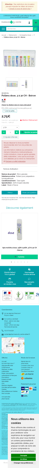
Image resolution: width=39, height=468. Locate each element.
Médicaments (13, 35)
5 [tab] (24, 262)
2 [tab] (15, 262)
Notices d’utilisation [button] (10, 169)
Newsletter (5, 381)
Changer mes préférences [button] (23, 463)
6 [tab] (28, 262)
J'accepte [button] (23, 455)
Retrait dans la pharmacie (25, 362)
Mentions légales (7, 385)
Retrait (9, 273)
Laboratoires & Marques (9, 375)
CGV (3, 383)
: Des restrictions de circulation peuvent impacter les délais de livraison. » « (19, 6)
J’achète (20, 257)
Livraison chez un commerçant (26, 368)
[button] (10, 127)
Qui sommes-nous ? (8, 363)
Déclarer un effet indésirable (15, 161)
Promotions (5, 377)
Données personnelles (9, 387)
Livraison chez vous (27, 365)
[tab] (19, 168)
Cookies (4, 389)
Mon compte (6, 393)
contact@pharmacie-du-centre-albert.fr (17, 334)
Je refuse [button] (23, 459)
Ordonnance (6, 367)
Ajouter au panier (30, 132)
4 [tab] (21, 262)
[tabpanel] (19, 236)
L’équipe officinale (7, 365)
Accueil (4, 35)
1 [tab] (11, 262)
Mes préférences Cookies (9, 391)
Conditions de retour (27, 371)
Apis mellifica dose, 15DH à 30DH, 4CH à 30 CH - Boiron (19, 249)
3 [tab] (18, 262)
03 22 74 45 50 (9, 330)
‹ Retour (10, 192)
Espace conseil (6, 379)
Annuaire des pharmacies (6, 398)
